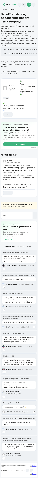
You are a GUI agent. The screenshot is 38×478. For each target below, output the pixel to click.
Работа (28, 246)
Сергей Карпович (11, 284)
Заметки (20, 246)
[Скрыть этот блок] (35, 123)
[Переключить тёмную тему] (24, 5)
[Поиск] (19, 5)
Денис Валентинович (13, 391)
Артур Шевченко (11, 265)
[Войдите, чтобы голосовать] (5, 114)
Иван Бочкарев (11, 346)
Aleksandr (9, 412)
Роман (11, 86)
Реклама (33, 147)
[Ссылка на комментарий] (29, 193)
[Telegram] (27, 470)
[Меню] (33, 5)
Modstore (4, 470)
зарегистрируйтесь (24, 204)
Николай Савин (11, 307)
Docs (11, 470)
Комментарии (10, 246)
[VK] (31, 470)
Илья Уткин (9, 327)
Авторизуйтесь (8, 204)
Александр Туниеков (13, 453)
